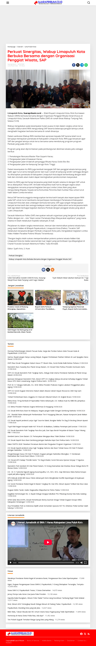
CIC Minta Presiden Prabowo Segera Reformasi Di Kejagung (30, 407)
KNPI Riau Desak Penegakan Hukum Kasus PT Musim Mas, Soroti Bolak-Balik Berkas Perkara (43, 363)
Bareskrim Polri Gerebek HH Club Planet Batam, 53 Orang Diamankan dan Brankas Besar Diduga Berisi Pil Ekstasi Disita (48, 467)
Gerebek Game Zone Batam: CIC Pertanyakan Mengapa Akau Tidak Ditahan (36, 436)
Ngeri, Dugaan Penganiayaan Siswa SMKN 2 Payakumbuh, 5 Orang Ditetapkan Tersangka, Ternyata (45, 584)
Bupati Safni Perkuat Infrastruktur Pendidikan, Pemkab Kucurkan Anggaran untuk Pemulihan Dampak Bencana (46, 308)
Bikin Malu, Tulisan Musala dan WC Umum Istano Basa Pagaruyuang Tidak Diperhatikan (41, 612)
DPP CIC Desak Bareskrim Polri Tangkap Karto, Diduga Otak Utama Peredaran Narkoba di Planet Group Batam (47, 374)
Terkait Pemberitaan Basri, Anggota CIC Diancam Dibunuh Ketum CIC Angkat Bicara (39, 397)
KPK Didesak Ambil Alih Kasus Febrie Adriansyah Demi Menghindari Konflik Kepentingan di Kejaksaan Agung (46, 479)
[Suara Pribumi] (48, 2)
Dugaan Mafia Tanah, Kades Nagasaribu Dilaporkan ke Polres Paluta (34, 490)
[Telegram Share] (82, 65)
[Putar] (10, 562)
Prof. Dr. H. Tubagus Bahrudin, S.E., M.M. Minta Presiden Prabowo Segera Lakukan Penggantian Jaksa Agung (46, 386)
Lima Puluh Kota (13, 66)
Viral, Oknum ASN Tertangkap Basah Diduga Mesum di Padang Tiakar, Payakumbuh (39, 604)
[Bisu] (81, 562)
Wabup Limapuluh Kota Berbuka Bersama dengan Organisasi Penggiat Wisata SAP (40, 259)
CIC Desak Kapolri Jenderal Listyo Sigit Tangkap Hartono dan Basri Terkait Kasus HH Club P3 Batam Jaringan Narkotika (45, 449)
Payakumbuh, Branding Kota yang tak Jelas (24, 608)
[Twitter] (48, 270)
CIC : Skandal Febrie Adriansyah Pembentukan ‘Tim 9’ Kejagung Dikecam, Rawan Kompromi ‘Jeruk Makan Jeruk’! (47, 415)
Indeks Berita (46, 640)
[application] (48, 542)
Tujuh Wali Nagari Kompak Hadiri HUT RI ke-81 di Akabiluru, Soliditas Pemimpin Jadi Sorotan (42, 426)
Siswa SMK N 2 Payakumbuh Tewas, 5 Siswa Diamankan (29, 590)
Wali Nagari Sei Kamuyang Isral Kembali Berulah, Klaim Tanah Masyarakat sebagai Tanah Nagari (20, 331)
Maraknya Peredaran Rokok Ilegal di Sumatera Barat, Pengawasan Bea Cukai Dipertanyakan (43, 578)
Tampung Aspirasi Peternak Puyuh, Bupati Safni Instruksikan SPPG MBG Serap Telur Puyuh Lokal (75, 308)
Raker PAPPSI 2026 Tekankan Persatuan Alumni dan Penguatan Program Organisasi (39, 444)
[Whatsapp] (86, 65)
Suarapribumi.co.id (32, 113)
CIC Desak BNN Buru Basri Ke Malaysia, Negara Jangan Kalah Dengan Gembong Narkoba (42, 411)
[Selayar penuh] (85, 562)
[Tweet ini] (78, 65)
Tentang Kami (59, 640)
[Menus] (8, 2)
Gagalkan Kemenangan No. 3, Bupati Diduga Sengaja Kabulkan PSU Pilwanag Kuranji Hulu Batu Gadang (47, 494)
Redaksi (9, 643)
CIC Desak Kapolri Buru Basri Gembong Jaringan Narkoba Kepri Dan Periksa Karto (39, 440)
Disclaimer (71, 640)
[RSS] (52, 270)
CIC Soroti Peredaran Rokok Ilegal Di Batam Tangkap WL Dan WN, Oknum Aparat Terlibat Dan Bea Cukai (48, 484)
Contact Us (81, 640)
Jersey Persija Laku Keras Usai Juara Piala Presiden (27, 594)
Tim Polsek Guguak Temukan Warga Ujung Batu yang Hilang (31, 619)
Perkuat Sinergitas (15, 255)
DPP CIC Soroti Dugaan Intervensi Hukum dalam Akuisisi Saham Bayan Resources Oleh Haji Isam (44, 391)
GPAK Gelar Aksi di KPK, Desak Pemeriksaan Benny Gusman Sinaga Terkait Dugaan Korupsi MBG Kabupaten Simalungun (45, 501)
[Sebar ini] (74, 65)
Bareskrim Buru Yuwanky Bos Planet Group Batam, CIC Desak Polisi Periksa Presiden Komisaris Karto (46, 367)
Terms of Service (33, 640)
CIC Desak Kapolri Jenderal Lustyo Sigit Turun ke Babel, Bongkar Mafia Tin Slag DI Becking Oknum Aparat (48, 420)
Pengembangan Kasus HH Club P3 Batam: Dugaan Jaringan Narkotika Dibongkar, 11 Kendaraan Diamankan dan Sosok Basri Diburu (44, 455)
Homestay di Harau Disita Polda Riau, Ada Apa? (26, 616)
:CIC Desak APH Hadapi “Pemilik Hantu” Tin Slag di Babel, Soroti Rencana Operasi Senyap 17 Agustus (46, 460)
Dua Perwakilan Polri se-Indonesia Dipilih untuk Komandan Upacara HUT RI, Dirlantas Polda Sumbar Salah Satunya (48, 507)
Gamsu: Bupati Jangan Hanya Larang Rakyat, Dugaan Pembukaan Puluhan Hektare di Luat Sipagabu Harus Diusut (48, 358)
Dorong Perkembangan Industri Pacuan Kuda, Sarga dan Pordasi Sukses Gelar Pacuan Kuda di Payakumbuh (43, 352)
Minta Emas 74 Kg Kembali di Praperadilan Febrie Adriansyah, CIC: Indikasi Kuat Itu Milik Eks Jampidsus (46, 401)
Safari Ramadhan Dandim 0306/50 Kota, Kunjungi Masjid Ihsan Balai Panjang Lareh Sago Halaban (26, 278)
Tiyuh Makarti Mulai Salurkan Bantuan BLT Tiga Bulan (70, 278)
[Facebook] (43, 270)
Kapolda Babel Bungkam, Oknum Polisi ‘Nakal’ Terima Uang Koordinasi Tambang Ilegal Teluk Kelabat (46, 598)
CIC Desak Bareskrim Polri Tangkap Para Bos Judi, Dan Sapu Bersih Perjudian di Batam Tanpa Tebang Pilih (46, 431)
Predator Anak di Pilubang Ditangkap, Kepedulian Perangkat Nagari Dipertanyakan (18, 308)
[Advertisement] (48, 24)
